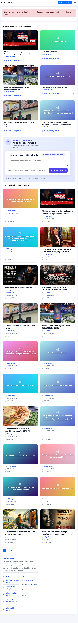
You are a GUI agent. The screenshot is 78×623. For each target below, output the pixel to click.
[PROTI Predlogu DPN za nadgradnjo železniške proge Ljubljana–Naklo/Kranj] (57, 116)
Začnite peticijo (64, 3)
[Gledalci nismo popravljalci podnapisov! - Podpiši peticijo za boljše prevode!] (20, 46)
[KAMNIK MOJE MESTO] (57, 45)
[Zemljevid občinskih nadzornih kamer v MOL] (20, 116)
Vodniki (6, 576)
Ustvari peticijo (60, 170)
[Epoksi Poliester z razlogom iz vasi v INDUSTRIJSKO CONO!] (20, 81)
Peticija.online (7, 3)
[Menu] (75, 3)
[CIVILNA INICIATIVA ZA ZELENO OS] (57, 80)
